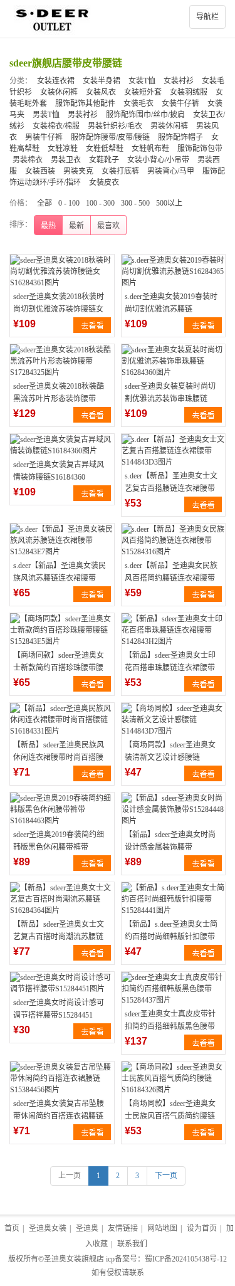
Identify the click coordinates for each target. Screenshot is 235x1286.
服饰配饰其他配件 (85, 103)
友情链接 (123, 1228)
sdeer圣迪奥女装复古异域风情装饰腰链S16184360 (58, 471)
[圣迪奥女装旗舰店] (117, 19)
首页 (11, 1228)
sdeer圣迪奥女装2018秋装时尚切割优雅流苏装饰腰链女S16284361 (58, 309)
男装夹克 (78, 171)
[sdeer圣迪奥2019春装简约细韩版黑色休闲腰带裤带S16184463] (62, 809)
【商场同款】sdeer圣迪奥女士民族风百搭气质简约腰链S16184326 (170, 1116)
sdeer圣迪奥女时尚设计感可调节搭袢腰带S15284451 (58, 1009)
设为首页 (202, 1228)
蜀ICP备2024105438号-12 (186, 1259)
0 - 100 (69, 203)
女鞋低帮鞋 (104, 148)
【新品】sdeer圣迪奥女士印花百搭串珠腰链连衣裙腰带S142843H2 (170, 668)
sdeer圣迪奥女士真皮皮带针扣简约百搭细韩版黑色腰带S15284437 (170, 1026)
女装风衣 (101, 92)
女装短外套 (143, 92)
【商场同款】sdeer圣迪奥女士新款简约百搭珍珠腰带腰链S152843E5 (58, 668)
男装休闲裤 (169, 126)
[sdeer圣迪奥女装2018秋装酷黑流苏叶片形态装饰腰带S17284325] (62, 361)
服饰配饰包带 (199, 148)
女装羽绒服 (188, 92)
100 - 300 (100, 203)
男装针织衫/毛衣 (115, 126)
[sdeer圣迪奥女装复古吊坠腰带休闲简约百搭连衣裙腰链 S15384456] (62, 1078)
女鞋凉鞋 (63, 148)
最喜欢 (108, 225)
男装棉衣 (28, 159)
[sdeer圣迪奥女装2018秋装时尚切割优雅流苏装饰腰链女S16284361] (62, 271)
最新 (76, 225)
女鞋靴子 (104, 159)
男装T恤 (46, 114)
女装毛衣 (138, 103)
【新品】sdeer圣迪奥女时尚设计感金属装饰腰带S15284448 (170, 847)
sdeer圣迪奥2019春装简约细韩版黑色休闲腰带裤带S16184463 (58, 847)
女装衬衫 (179, 80)
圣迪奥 (87, 1228)
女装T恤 (141, 80)
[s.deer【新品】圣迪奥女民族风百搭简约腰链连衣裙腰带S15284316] (174, 540)
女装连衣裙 (56, 80)
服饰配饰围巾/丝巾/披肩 (145, 114)
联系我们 (132, 1244)
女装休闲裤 (59, 92)
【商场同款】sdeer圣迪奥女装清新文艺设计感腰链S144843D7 (170, 757)
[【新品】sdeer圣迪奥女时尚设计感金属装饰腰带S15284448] (174, 809)
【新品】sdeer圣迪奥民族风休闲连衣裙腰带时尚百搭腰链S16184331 (58, 757)
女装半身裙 (101, 80)
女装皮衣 (104, 182)
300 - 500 (135, 203)
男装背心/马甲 (170, 171)
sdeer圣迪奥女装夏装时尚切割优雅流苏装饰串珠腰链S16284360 (170, 399)
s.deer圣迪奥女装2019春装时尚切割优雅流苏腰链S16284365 (171, 309)
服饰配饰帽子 (180, 137)
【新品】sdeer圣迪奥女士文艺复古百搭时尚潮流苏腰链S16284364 (58, 937)
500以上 (169, 203)
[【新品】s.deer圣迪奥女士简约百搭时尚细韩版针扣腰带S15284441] (174, 899)
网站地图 (162, 1228)
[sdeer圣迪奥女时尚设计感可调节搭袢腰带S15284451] (62, 983)
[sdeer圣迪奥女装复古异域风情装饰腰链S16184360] (62, 445)
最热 (48, 225)
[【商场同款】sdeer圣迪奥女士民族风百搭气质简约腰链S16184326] (174, 1078)
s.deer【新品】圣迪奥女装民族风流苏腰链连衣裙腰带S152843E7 (59, 578)
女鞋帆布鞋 (150, 148)
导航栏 (207, 17)
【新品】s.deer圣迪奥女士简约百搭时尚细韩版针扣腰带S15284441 (171, 937)
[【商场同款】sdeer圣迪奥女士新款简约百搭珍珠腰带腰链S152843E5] (62, 630)
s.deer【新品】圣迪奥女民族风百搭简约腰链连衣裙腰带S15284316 (171, 578)
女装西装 (40, 171)
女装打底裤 (120, 171)
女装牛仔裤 (180, 103)
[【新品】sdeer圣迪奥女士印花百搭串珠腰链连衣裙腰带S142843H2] (174, 630)
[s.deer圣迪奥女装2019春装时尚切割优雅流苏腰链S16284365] (174, 271)
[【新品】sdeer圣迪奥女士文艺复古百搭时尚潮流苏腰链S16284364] (62, 899)
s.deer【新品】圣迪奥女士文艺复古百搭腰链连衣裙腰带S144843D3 (171, 488)
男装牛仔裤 (44, 137)
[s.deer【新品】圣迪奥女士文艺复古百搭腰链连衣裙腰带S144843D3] (174, 451)
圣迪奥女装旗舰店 (74, 1259)
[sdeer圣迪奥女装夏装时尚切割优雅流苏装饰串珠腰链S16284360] (174, 361)
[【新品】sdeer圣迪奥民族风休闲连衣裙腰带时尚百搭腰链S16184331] (62, 720)
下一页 (166, 1175)
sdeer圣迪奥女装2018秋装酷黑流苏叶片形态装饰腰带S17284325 (58, 399)
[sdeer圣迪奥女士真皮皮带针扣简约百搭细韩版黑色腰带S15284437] (174, 989)
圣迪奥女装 (47, 1228)
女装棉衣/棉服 (56, 126)
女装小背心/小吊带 (158, 159)
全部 (44, 203)
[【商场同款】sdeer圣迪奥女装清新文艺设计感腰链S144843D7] (174, 720)
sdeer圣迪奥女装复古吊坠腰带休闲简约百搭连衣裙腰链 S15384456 (58, 1116)
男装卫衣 (66, 159)
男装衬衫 (83, 114)
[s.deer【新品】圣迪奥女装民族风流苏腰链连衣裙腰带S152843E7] (62, 540)
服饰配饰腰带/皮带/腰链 (110, 137)
